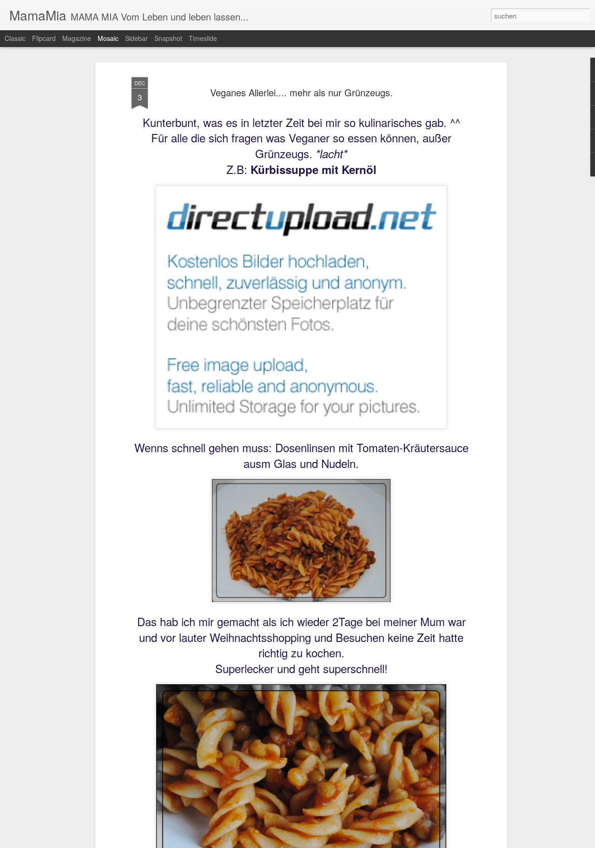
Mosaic (108, 38)
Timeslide (203, 38)
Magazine (76, 38)
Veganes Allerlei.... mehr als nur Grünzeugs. (301, 92)
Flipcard (44, 38)
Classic (15, 38)
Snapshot (168, 38)
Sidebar (136, 38)
